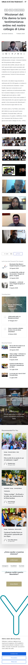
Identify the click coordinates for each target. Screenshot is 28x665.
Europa (5, 452)
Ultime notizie (19, 10)
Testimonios (7, 491)
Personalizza (14, 657)
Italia (17, 452)
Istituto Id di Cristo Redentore (12, 2)
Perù (11, 10)
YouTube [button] (21, 565)
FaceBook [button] (14, 565)
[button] (25, 1)
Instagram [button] (5, 565)
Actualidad (6, 488)
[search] (22, 2)
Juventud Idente (18, 488)
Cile (6, 10)
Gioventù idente (12, 452)
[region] (14, 650)
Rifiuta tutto (14, 661)
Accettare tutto (14, 653)
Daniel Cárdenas (8, 33)
